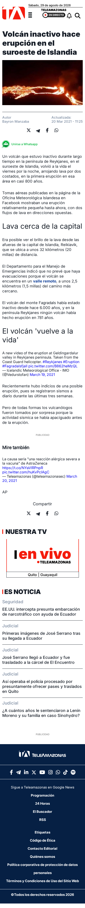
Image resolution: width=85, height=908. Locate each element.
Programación (42, 795)
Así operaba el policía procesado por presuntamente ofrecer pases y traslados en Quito (42, 686)
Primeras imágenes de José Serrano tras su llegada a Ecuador (41, 636)
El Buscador (42, 811)
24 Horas (42, 803)
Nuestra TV (25, 531)
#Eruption (71, 361)
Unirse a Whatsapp (24, 144)
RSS (42, 820)
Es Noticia (22, 592)
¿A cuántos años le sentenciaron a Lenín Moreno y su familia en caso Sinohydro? (41, 713)
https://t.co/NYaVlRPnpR (22, 467)
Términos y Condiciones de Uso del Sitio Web (42, 881)
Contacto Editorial (42, 848)
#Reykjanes (52, 361)
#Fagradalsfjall (14, 366)
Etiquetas (42, 832)
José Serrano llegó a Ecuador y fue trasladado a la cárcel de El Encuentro (38, 660)
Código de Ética (42, 840)
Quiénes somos (42, 856)
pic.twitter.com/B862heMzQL (53, 366)
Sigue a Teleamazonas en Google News (42, 787)
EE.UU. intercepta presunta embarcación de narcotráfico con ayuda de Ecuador (41, 612)
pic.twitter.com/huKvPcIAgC (25, 472)
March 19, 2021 (42, 374)
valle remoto (44, 281)
